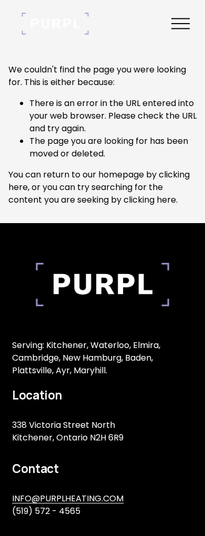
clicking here (150, 200)
